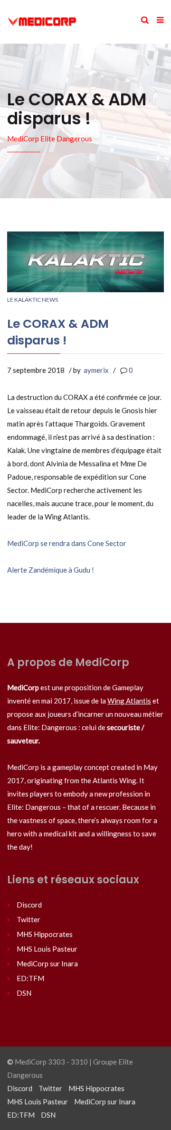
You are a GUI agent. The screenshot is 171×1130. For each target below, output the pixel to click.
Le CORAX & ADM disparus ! (58, 332)
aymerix (96, 370)
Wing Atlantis (129, 700)
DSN (24, 993)
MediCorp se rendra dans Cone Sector (66, 543)
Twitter (28, 919)
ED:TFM (30, 978)
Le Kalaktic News (32, 299)
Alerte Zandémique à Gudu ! (50, 569)
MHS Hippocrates (45, 934)
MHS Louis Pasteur (47, 949)
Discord (29, 904)
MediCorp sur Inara (47, 963)
